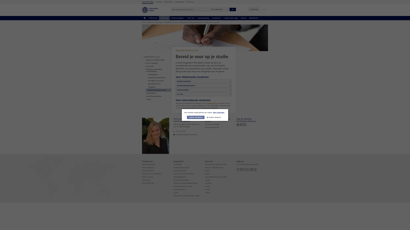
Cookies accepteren (195, 117)
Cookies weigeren (215, 117)
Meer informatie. (219, 113)
